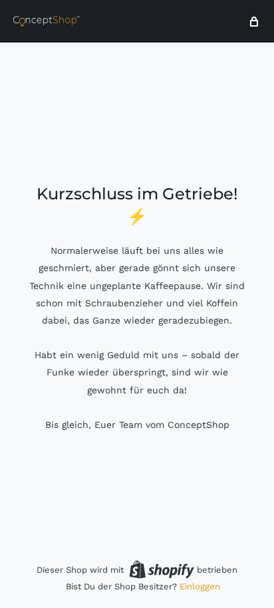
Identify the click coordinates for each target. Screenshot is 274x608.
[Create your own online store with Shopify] (161, 569)
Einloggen (200, 586)
